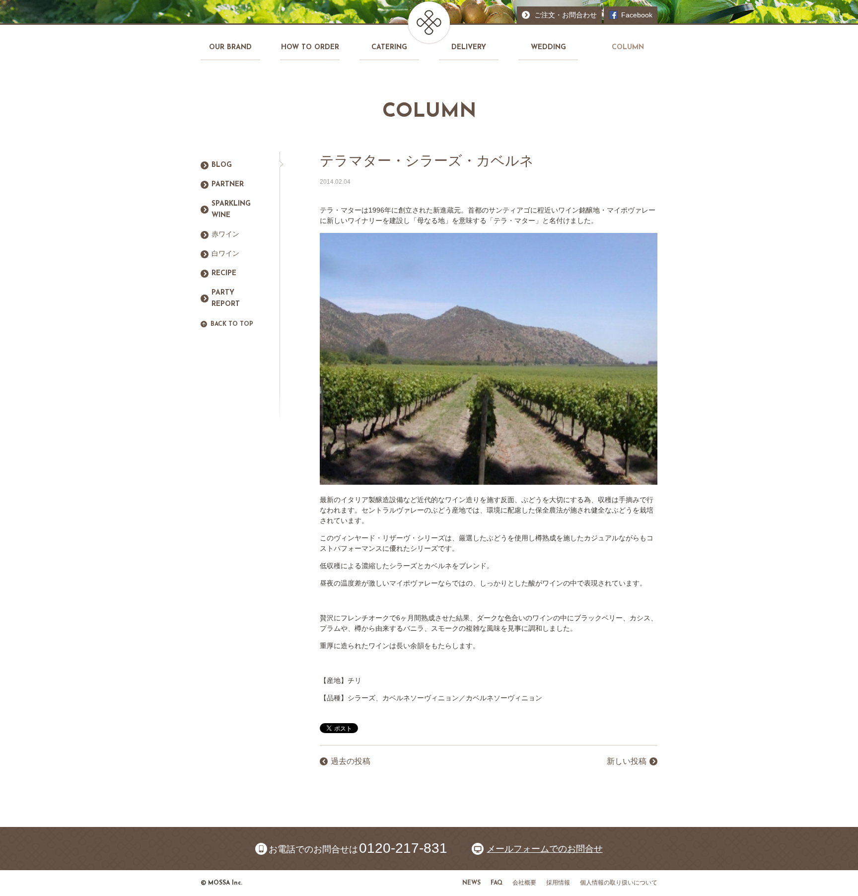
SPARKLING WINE (231, 210)
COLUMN (628, 47)
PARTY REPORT (226, 298)
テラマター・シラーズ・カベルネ (427, 160)
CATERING (389, 47)
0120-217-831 (403, 848)
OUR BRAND (230, 47)
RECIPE (224, 273)
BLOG (222, 165)
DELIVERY (468, 47)
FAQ (496, 883)
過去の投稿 (350, 761)
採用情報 (558, 883)
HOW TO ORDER (310, 47)
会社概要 (524, 883)
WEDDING (548, 47)
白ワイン (225, 254)
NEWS (471, 883)
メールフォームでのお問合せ (545, 849)
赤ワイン (225, 234)
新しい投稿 (626, 761)
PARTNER (228, 184)
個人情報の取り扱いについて (618, 883)
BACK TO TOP (232, 324)
